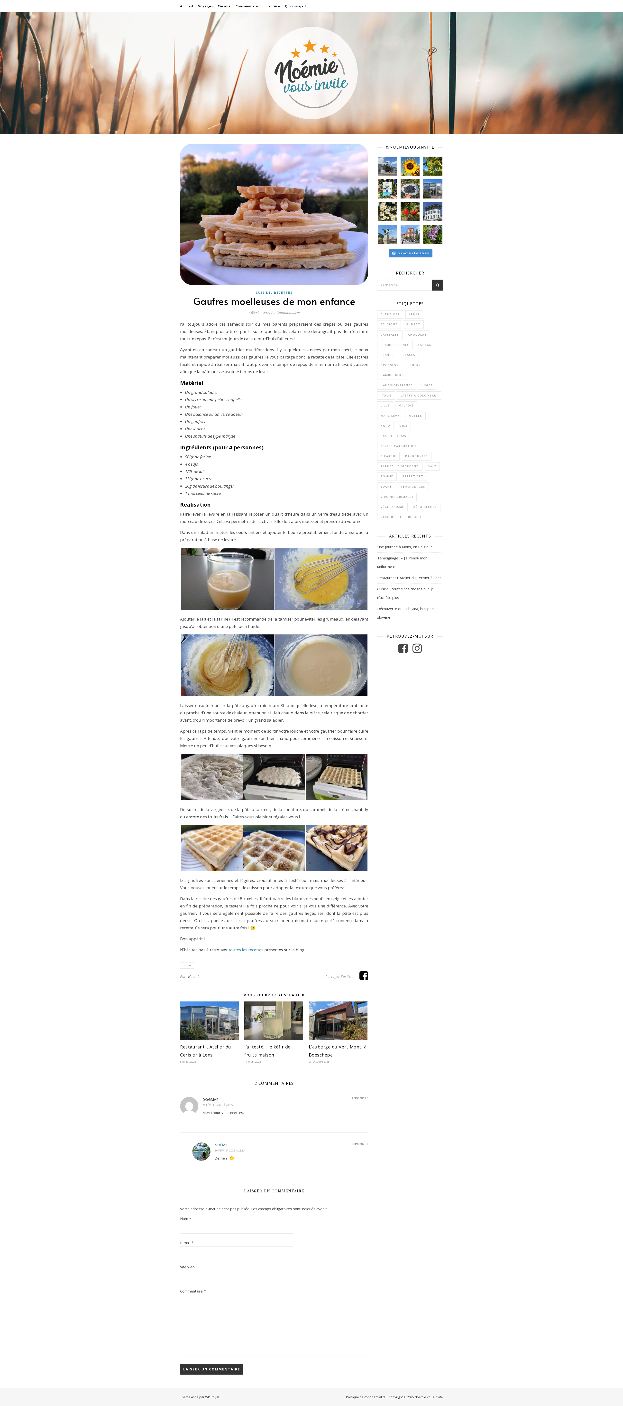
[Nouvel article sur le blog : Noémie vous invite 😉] (387, 188)
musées (415, 415)
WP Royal (212, 1397)
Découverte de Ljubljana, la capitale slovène (407, 613)
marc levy (390, 415)
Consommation (249, 6)
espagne (426, 345)
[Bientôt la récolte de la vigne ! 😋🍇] (432, 166)
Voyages (205, 6)
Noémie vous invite (429, 1397)
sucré (187, 965)
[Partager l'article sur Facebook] (363, 978)
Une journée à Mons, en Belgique (405, 546)
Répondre (359, 1098)
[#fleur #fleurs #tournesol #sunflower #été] (410, 166)
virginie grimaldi (397, 497)
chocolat (417, 334)
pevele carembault (399, 446)
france (387, 355)
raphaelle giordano (400, 466)
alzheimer (390, 314)
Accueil (186, 6)
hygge (427, 385)
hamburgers (392, 375)
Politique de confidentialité (365, 1397)
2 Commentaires (287, 312)
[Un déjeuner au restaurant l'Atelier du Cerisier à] (432, 188)
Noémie (194, 976)
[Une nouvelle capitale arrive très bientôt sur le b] (410, 234)
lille (385, 405)
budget (413, 324)
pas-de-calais (393, 436)
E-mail (186, 1242)
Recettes (283, 293)
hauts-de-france (396, 385)
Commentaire (193, 1291)
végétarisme (392, 507)
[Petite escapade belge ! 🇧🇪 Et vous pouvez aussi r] (387, 166)
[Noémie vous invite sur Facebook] (403, 650)
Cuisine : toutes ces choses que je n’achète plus (405, 593)
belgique (389, 324)
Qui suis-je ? (296, 6)
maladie (406, 405)
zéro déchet (425, 507)
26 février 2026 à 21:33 (230, 1150)
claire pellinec (395, 345)
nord (385, 425)
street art (412, 476)
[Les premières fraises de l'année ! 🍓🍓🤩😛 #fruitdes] (410, 211)
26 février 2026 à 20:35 (217, 1105)
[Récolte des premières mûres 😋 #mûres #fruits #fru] (410, 188)
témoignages (413, 486)
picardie (388, 456)
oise (403, 425)
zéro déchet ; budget (401, 517)
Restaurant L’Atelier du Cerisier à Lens (409, 577)
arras (414, 314)
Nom (185, 1218)
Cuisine (224, 6)
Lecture (273, 6)
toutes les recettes (246, 950)
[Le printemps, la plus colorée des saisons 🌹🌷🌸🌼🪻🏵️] (432, 234)
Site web (187, 1266)
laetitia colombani (419, 395)
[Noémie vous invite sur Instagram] (417, 650)
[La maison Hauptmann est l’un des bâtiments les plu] (432, 211)
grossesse (391, 365)
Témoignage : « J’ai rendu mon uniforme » (402, 562)
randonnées (416, 456)
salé (432, 466)
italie (386, 395)
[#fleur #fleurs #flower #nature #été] (387, 211)
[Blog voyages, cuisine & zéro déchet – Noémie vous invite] (311, 73)
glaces (409, 355)
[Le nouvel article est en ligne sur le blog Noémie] (387, 234)
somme (387, 476)
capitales (390, 334)
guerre (416, 365)
